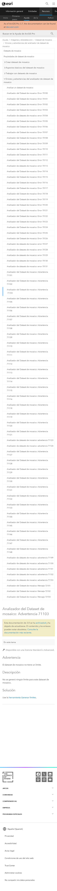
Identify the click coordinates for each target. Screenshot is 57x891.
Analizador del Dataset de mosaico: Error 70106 (27, 127)
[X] (44, 774)
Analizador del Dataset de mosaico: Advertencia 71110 (27, 344)
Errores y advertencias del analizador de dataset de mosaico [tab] (28, 80)
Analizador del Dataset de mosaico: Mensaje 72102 (29, 591)
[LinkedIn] (50, 774)
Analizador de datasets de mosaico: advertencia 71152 (30, 574)
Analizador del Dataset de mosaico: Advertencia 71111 (27, 353)
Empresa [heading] (6, 808)
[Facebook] (38, 774)
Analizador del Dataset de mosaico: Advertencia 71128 (27, 462)
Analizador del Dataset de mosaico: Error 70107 (27, 132)
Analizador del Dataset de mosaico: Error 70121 (27, 210)
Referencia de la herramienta (39, 18)
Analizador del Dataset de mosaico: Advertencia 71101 (27, 273)
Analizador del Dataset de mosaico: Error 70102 (27, 104)
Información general (14, 11)
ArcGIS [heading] (5, 788)
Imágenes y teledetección (22, 40)
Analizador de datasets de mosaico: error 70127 (27, 244)
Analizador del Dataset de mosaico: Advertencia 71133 (27, 506)
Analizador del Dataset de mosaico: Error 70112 (27, 160)
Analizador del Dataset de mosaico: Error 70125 (27, 233)
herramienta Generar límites (22, 697)
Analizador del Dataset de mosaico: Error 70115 (27, 177)
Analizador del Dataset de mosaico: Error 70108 (27, 138)
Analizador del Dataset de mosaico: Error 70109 (27, 143)
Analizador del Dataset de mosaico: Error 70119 (27, 199)
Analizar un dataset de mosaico (20, 88)
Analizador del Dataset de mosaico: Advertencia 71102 (27, 282)
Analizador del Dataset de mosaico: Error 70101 (27, 99)
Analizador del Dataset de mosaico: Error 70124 (27, 227)
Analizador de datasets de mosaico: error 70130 (27, 261)
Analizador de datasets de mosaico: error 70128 (27, 250)
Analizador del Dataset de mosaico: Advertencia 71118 (27, 406)
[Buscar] (47, 3)
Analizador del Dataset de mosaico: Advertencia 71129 (27, 471)
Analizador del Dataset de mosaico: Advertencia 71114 (27, 380)
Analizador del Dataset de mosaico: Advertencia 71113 (27, 371)
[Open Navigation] (53, 3)
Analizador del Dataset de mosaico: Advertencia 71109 (27, 335)
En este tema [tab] (10, 642)
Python (51, 18)
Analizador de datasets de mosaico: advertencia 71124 (30, 446)
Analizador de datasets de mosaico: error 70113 (27, 166)
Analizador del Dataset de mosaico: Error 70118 (27, 194)
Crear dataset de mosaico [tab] (17, 62)
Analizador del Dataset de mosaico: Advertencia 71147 (27, 541)
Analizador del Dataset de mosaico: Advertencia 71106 (27, 309)
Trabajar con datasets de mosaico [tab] (21, 73)
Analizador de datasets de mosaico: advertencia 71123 (30, 440)
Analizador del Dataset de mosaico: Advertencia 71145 (27, 524)
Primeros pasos (16, 18)
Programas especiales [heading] (12, 814)
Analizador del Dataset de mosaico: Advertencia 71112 (27, 362)
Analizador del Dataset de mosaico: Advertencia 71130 (27, 479)
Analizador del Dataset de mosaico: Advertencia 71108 (27, 327)
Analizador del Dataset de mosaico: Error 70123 (27, 222)
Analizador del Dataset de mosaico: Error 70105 (27, 121)
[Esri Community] (38, 779)
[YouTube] (50, 779)
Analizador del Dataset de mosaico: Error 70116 (27, 183)
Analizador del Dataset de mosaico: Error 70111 (27, 155)
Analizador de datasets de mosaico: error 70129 (27, 255)
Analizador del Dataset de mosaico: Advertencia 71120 (27, 424)
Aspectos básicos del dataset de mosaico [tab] (25, 68)
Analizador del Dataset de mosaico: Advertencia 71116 (27, 398)
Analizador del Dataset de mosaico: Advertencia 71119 (27, 415)
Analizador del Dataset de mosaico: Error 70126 (27, 238)
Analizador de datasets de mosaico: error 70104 (27, 116)
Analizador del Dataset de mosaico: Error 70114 (27, 171)
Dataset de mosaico (43, 40)
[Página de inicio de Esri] (7, 4)
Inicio (5, 18)
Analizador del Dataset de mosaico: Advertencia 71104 (27, 300)
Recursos (46, 11)
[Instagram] (44, 779)
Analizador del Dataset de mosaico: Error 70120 (27, 205)
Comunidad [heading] (8, 795)
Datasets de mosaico (12, 51)
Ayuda (26, 18)
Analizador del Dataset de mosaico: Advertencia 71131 (27, 488)
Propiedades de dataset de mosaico (19, 56)
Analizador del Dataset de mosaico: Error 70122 (27, 216)
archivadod (41, 623)
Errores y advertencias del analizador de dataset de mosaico (26, 45)
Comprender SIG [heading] (10, 801)
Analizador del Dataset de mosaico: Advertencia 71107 (27, 318)
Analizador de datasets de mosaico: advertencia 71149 (30, 558)
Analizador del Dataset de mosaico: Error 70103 (27, 110)
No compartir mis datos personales (20, 880)
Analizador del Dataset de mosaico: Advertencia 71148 (27, 550)
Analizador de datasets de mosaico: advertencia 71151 (30, 569)
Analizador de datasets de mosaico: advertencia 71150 (30, 563)
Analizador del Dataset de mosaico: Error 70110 (27, 149)
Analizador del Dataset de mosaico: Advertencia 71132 (27, 497)
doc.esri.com (12, 27)
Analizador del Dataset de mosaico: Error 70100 (27, 93)
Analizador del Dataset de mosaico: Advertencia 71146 (27, 533)
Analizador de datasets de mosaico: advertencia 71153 (30, 580)
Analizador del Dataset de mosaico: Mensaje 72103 (29, 597)
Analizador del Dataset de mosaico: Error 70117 (27, 188)
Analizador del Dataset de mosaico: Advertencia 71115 (27, 389)
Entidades (32, 11)
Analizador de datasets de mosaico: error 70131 (27, 266)
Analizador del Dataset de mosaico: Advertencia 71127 (27, 453)
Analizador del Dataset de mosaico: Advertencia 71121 (27, 433)
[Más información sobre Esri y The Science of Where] (8, 777)
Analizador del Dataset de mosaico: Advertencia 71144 (27, 515)
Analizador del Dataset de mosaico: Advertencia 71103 (27, 291)
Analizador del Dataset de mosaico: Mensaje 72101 (29, 586)
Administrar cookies (13, 873)
